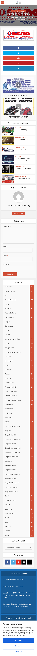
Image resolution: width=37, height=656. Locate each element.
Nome (5, 247)
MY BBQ (24, 130)
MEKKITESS (24, 139)
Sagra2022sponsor (18, 11)
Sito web (6, 265)
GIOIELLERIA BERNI (24, 168)
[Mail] (23, 562)
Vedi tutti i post (19, 214)
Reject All (18, 651)
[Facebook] (7, 562)
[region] (18, 638)
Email (5, 256)
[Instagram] (29, 562)
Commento (7, 227)
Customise (18, 646)
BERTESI (24, 149)
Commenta (14, 17)
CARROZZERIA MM (24, 178)
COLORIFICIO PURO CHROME (24, 160)
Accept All (18, 640)
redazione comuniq (27, 17)
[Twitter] (13, 562)
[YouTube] (18, 562)
